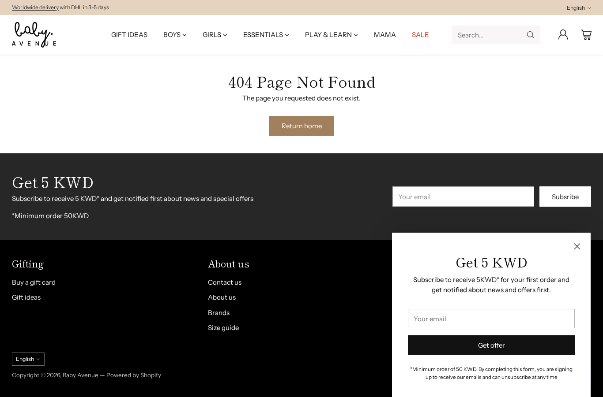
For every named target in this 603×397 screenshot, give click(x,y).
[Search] (530, 35)
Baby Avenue (80, 374)
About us (222, 297)
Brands (219, 312)
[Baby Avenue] (34, 35)
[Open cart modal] (586, 34)
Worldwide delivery (35, 7)
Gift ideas (26, 297)
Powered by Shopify (133, 374)
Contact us (224, 282)
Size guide (223, 327)
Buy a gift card (34, 282)
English (576, 7)
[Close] (577, 246)
